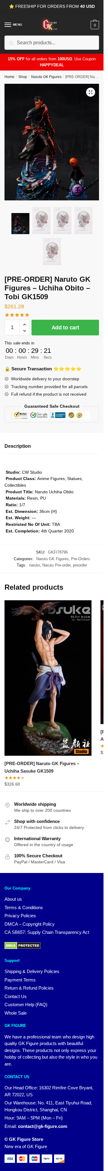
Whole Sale (15, 1013)
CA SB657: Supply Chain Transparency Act (46, 932)
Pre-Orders (80, 559)
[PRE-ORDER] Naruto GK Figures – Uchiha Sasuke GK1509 (41, 767)
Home (9, 77)
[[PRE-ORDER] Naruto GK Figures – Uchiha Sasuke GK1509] (48, 678)
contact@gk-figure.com (42, 1126)
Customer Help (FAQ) (25, 1004)
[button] (90, 92)
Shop (22, 77)
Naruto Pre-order (56, 565)
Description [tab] (17, 446)
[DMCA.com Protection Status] (22, 947)
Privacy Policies (20, 915)
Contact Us (15, 996)
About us (13, 899)
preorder (80, 565)
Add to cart (65, 328)
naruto (34, 565)
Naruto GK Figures (46, 77)
